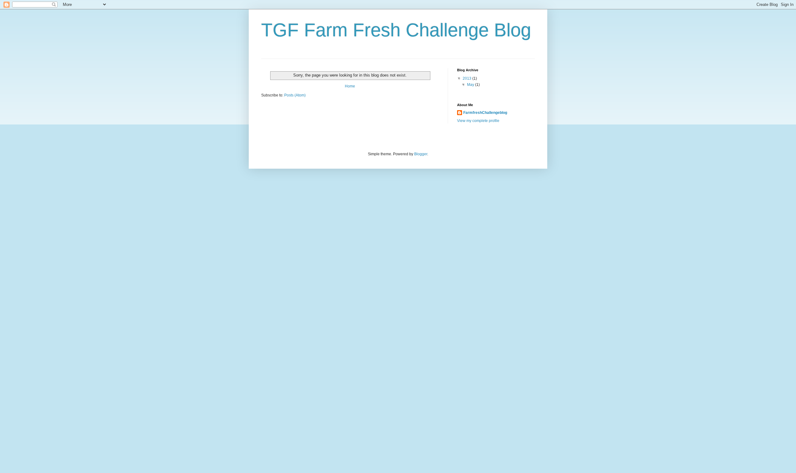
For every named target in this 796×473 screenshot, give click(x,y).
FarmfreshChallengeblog (485, 112)
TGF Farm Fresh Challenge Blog (396, 30)
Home (350, 86)
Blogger (420, 154)
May (471, 84)
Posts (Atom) (295, 95)
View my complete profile (478, 121)
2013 (467, 78)
